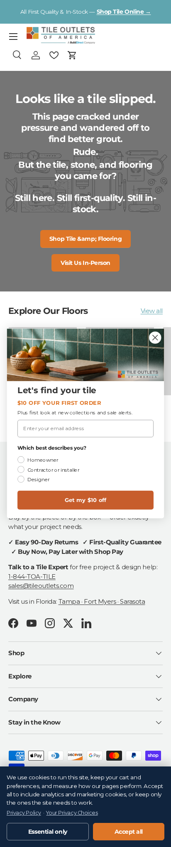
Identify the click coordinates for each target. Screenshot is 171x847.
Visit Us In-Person (85, 262)
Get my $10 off (86, 500)
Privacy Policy (24, 813)
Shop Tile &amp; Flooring (85, 238)
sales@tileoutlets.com (41, 586)
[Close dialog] (155, 337)
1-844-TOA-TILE (32, 576)
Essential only (47, 831)
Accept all (129, 831)
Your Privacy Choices (72, 813)
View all (152, 311)
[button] (72, 55)
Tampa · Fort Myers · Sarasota (102, 601)
